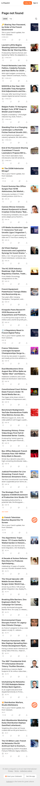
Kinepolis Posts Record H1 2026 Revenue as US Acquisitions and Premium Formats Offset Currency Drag (14, 312)
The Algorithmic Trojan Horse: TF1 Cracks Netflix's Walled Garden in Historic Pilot (14, 540)
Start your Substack (14, 776)
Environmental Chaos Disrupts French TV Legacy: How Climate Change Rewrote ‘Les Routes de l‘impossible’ (14, 622)
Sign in (35, 3)
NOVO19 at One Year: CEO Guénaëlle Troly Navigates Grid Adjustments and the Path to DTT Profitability (13, 88)
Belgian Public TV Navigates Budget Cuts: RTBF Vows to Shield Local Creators (14, 109)
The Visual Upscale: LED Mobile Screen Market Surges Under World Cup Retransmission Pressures (13, 581)
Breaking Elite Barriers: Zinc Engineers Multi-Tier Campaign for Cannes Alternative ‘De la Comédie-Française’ (14, 602)
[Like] (3, 60)
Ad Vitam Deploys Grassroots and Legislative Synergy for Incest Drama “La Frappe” (15, 250)
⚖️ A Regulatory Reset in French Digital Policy (13, 331)
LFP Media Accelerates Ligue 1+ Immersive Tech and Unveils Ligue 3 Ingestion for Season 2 (15, 230)
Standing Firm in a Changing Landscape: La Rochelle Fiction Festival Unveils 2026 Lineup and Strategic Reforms (15, 130)
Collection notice (26, 771)
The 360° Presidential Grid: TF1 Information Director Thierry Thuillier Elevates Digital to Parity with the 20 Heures (14, 664)
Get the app (30, 776)
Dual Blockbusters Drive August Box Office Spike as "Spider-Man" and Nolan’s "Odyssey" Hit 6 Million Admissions (14, 371)
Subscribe (27, 3)
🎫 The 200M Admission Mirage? (13, 169)
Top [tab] (10, 19)
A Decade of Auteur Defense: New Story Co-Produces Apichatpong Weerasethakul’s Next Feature (15, 561)
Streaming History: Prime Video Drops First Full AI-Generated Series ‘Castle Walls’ (13, 433)
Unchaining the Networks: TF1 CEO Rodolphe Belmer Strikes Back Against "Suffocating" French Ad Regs (13, 684)
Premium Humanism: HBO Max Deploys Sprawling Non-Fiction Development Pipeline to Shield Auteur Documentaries (15, 643)
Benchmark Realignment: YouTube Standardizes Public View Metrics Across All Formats (15, 412)
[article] (20, 32)
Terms (16, 771)
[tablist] (7, 19)
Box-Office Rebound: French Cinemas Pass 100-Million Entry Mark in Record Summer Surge (14, 453)
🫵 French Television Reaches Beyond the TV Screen (12, 520)
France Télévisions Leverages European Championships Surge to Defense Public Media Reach (14, 350)
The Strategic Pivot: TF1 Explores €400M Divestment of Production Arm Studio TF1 (15, 494)
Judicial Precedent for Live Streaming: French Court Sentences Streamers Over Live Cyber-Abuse (14, 474)
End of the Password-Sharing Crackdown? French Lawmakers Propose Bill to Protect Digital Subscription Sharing (15, 150)
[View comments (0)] (12, 40)
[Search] (36, 19)
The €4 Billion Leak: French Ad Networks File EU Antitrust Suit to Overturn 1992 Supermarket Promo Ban (14, 743)
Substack (9, 782)
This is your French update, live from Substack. (13, 33)
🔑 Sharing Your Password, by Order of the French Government (14, 27)
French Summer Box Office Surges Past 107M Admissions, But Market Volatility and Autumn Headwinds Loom (14, 189)
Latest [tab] (5, 19)
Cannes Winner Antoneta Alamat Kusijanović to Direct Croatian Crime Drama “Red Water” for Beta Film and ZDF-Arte (14, 209)
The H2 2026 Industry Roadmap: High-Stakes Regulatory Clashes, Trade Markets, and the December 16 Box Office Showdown (14, 271)
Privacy (10, 771)
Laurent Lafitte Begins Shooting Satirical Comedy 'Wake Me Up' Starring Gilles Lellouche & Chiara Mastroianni (14, 47)
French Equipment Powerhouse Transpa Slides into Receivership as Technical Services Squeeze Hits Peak (14, 291)
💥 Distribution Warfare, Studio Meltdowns (12, 703)
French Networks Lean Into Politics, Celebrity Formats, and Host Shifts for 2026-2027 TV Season (14, 68)
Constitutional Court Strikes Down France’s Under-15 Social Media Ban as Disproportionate (14, 392)
